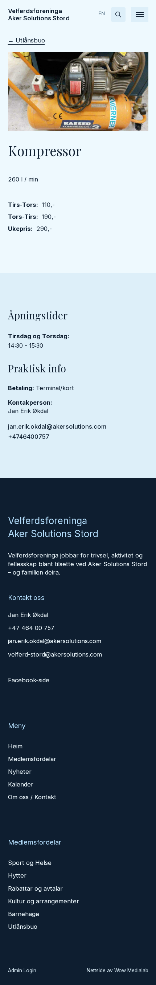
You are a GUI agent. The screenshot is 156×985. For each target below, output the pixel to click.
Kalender (20, 784)
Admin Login (22, 970)
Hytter (17, 875)
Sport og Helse (30, 862)
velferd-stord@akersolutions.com (55, 654)
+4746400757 (28, 436)
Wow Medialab (131, 970)
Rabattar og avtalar (35, 888)
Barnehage (23, 913)
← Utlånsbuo (26, 40)
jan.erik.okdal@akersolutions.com (57, 426)
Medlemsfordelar (32, 759)
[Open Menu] (139, 14)
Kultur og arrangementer (43, 901)
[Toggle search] (118, 14)
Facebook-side (28, 680)
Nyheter (20, 771)
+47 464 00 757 (31, 628)
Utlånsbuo (22, 926)
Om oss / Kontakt (32, 797)
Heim (15, 746)
